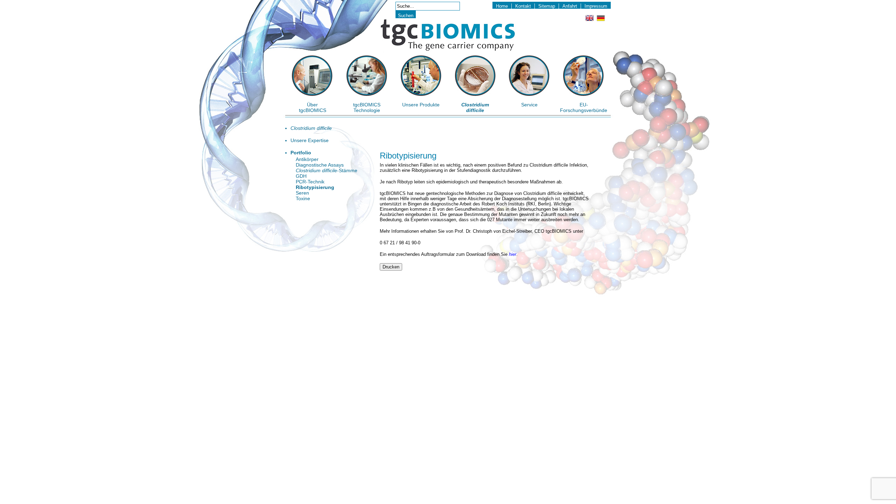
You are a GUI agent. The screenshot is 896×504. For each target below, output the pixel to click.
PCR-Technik (310, 181)
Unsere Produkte (421, 104)
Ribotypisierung (315, 187)
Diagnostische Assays (320, 165)
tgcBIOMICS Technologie (366, 107)
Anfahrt (569, 6)
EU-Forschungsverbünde (583, 107)
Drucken (391, 267)
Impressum (595, 6)
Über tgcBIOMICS (312, 107)
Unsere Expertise (309, 140)
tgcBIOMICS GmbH (447, 35)
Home (502, 6)
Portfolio (300, 152)
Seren (302, 193)
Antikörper (307, 159)
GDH (301, 176)
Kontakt (523, 6)
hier (512, 254)
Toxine (303, 198)
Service (529, 104)
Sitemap (546, 6)
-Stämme (326, 170)
